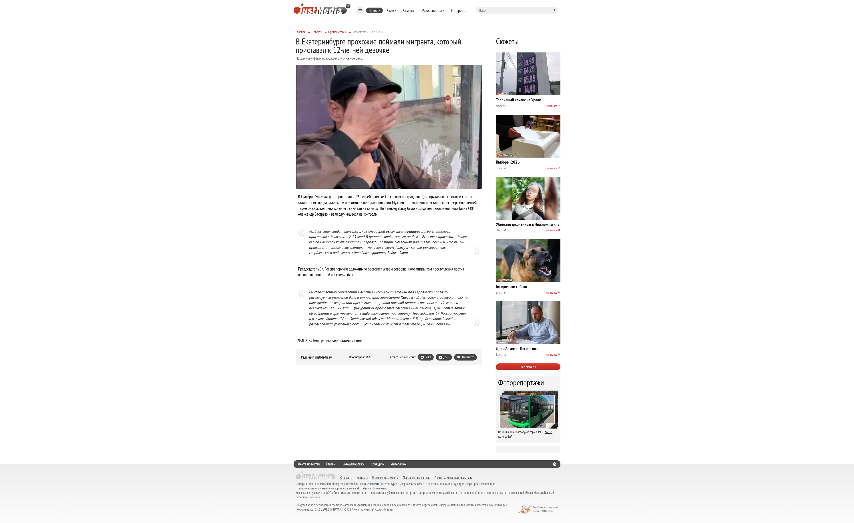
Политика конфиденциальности (454, 477)
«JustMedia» (364, 488)
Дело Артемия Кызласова (517, 348)
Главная (300, 32)
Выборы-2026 (508, 162)
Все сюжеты (528, 367)
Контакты (362, 477)
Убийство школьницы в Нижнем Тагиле (528, 224)
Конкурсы (378, 464)
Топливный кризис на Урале (518, 100)
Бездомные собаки (511, 286)
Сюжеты (409, 10)
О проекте (346, 477)
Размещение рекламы (385, 477)
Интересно (458, 10)
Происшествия (337, 32)
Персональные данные (416, 477)
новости (374, 484)
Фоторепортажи (432, 10)
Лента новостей (309, 464)
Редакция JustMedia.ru (316, 357)
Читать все (551, 105)
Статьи (391, 10)
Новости (374, 10)
